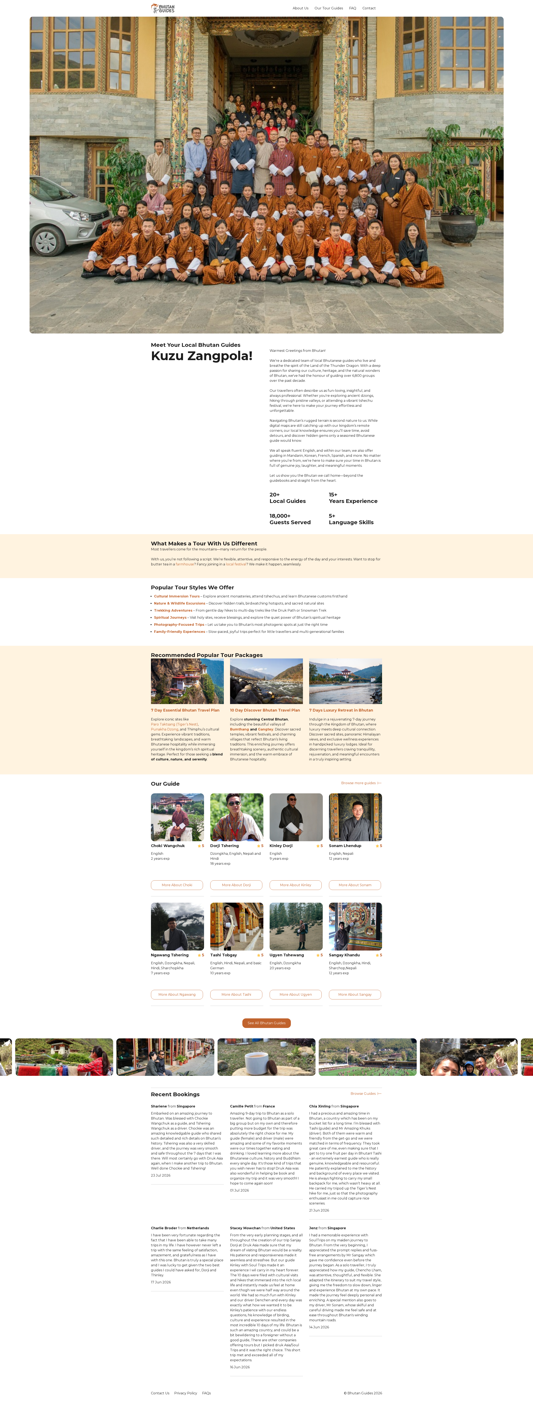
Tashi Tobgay (223, 955)
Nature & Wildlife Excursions (179, 603)
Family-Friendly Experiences (179, 632)
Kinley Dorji (281, 846)
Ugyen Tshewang (287, 955)
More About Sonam (355, 885)
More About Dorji (236, 885)
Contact (369, 8)
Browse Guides (363, 1094)
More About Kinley (295, 885)
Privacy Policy (185, 1393)
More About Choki (177, 885)
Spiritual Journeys (170, 618)
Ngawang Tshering (170, 955)
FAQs (206, 1393)
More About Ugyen (296, 995)
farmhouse (185, 564)
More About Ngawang (177, 995)
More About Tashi (236, 995)
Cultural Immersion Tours (177, 596)
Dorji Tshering (224, 846)
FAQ (352, 8)
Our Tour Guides (329, 8)
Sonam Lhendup (345, 846)
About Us (300, 8)
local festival (236, 564)
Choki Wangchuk (168, 846)
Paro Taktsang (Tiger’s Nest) (174, 724)
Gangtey (265, 729)
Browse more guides (358, 783)
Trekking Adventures (173, 610)
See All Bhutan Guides (266, 1023)
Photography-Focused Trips (179, 625)
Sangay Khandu (344, 955)
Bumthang (239, 729)
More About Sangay (355, 995)
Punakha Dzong (164, 729)
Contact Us (160, 1393)
